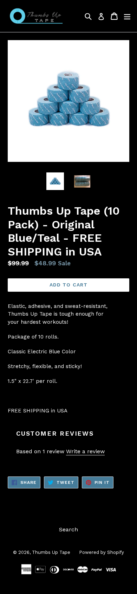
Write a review (85, 451)
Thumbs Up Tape (51, 552)
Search (68, 529)
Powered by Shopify (101, 552)
